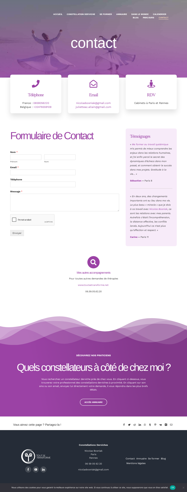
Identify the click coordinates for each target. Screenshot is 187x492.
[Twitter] (129, 425)
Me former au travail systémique (150, 144)
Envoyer (17, 233)
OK (172, 487)
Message (16, 191)
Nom (14, 152)
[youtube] (36, 469)
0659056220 (41, 102)
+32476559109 (42, 106)
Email (14, 167)
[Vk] (160, 425)
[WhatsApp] (144, 425)
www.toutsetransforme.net (93, 285)
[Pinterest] (155, 425)
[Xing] (166, 425)
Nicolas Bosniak (158, 209)
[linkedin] (43, 469)
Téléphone (16, 179)
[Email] (171, 425)
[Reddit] (134, 425)
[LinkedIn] (139, 425)
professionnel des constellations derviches (84, 382)
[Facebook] (124, 425)
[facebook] (28, 469)
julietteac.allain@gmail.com (93, 106)
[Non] (183, 487)
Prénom (13, 162)
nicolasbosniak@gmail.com (93, 102)
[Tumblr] (150, 425)
